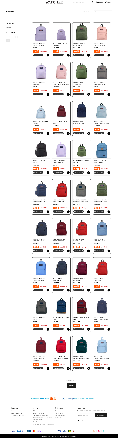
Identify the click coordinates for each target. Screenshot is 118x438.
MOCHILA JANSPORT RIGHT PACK (61, 318)
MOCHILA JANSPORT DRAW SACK (61, 122)
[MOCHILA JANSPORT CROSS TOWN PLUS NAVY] (102, 306)
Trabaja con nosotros (17, 415)
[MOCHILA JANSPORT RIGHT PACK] (61, 306)
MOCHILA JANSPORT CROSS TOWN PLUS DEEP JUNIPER (81, 357)
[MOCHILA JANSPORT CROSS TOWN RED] (61, 188)
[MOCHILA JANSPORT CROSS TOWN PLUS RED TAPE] (61, 345)
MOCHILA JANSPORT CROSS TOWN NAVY (39, 201)
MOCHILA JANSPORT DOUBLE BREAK (100, 162)
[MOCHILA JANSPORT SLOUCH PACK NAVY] (81, 110)
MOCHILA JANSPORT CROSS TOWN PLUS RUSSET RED (39, 357)
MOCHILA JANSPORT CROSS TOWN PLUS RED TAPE (60, 357)
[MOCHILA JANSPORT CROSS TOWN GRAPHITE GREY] (81, 188)
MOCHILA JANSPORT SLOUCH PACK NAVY (79, 122)
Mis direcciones (60, 415)
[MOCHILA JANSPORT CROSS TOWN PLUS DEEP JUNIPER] (81, 345)
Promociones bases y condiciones (43, 424)
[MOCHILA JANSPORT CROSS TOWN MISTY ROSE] (61, 71)
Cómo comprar (38, 411)
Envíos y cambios (38, 413)
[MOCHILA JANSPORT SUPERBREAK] (41, 71)
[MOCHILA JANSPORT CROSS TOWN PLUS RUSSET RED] (41, 345)
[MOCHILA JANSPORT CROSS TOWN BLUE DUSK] (102, 110)
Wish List (58, 418)
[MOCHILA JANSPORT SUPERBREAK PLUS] (41, 32)
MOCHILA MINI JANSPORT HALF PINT (60, 44)
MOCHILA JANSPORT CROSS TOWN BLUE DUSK (101, 122)
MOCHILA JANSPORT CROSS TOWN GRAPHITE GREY (80, 201)
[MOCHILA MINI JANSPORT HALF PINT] (61, 32)
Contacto (14, 411)
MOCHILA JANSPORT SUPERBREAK (39, 83)
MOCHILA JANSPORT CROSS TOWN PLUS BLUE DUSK (101, 357)
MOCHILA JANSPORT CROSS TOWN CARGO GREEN (100, 201)
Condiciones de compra (40, 422)
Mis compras (59, 413)
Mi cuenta (58, 411)
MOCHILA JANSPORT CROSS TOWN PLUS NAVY (101, 318)
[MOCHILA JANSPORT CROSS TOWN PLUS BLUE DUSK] (102, 345)
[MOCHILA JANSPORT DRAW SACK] (61, 110)
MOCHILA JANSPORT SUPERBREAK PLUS (39, 44)
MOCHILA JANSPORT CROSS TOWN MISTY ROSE (61, 83)
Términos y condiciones (40, 415)
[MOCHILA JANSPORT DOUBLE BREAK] (102, 149)
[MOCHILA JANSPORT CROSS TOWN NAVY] (41, 188)
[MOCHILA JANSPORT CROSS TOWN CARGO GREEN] (102, 188)
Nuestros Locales (16, 413)
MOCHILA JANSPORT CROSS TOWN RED (59, 201)
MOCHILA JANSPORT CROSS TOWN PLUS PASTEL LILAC (59, 162)
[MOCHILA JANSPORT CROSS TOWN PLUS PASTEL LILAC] (61, 149)
